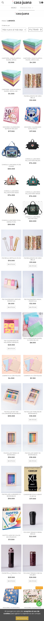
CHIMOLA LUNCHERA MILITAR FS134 (32, 217)
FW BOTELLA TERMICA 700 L (11, 574)
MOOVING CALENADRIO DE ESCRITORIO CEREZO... (11, 608)
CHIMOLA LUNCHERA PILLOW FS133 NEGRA (32, 159)
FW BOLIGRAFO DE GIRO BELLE (33, 97)
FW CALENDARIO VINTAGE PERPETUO (11, 300)
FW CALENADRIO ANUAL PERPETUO (32, 300)
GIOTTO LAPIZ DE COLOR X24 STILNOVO (11, 536)
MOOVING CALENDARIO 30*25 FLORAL (32, 608)
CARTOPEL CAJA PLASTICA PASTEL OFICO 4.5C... (11, 90)
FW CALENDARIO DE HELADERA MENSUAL (11, 341)
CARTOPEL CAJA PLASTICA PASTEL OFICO (11, 59)
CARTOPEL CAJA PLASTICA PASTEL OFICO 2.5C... (32, 59)
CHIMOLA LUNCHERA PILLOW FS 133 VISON (11, 191)
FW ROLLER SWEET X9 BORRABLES (33, 454)
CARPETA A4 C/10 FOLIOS (33, 375)
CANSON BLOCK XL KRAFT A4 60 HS (33, 495)
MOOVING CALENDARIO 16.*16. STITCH (32, 128)
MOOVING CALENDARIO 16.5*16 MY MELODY (11, 128)
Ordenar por (6, 25)
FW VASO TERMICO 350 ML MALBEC (32, 574)
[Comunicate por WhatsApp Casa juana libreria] (39, 603)
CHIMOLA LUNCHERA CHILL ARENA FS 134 (11, 221)
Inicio (4, 21)
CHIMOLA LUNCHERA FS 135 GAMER (11, 165)
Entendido (22, 618)
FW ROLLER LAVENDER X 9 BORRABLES (11, 495)
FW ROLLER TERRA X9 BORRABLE (11, 454)
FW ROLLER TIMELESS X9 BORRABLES (32, 412)
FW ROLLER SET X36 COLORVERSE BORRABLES (11, 412)
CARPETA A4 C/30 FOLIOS (11, 375)
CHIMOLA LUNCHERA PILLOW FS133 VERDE (32, 192)
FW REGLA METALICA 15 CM (11, 258)
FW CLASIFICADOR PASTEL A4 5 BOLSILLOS (32, 339)
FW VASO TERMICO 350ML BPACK (33, 533)
